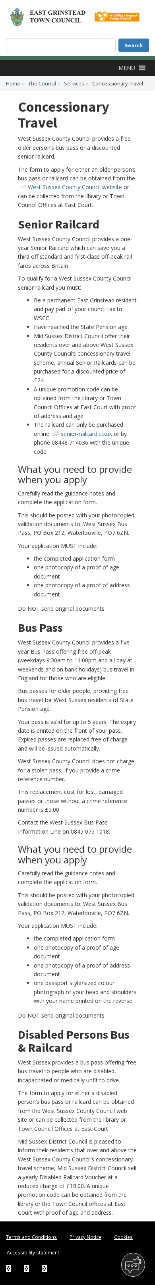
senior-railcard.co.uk (86, 433)
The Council (42, 83)
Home (13, 83)
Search (134, 45)
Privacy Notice (85, 1237)
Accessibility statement (33, 1252)
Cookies (123, 1237)
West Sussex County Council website (75, 187)
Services (74, 83)
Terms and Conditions (31, 1237)
